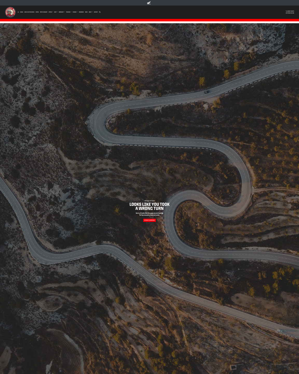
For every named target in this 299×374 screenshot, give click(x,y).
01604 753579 (290, 11)
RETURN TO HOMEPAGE (149, 220)
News (86, 12)
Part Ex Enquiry (43, 12)
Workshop (61, 12)
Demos (37, 12)
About (90, 12)
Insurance (81, 12)
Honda (21, 12)
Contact (96, 12)
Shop (55, 12)
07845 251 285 (290, 13)
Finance (75, 12)
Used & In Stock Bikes (29, 12)
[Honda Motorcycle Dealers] (149, 2)
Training (68, 12)
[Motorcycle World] (10, 12)
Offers (50, 12)
